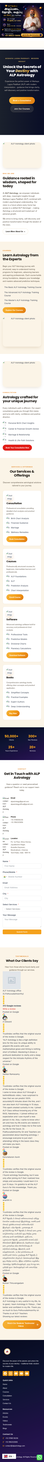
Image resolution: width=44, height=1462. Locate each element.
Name (5, 861)
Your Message (9, 915)
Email (5, 883)
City (4, 894)
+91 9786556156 (17, 820)
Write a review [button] (9, 1009)
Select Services (10, 904)
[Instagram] (10, 1373)
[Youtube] (16, 1373)
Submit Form (22, 932)
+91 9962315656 (17, 822)
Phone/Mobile (9, 872)
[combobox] (5, 876)
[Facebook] (5, 1373)
